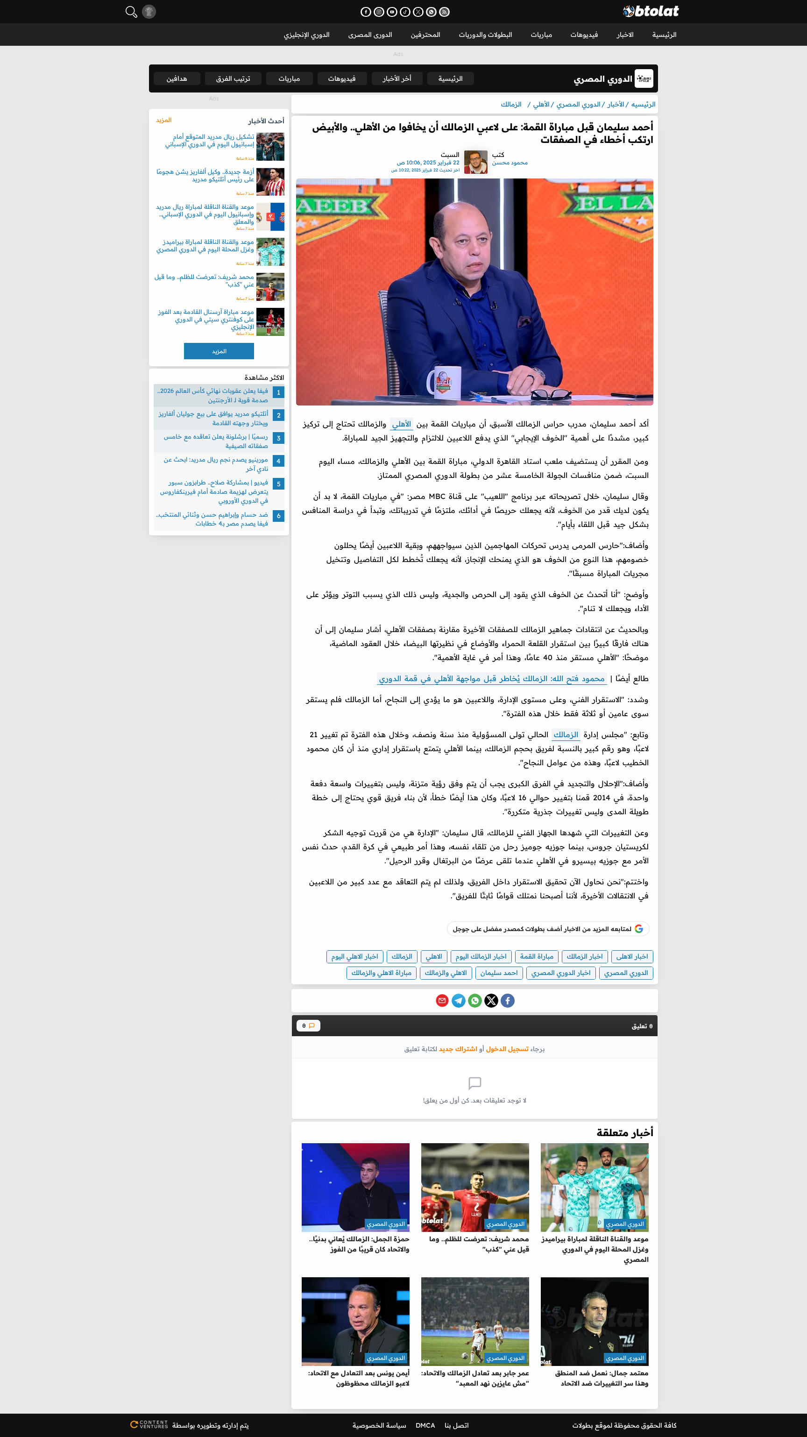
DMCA (425, 1425)
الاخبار (625, 34)
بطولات (583, 1425)
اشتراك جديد (458, 1049)
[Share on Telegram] (459, 1001)
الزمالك (566, 734)
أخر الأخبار (397, 78)
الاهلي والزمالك (446, 972)
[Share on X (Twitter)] (491, 1001)
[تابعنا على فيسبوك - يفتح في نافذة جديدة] (366, 12)
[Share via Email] (442, 1001)
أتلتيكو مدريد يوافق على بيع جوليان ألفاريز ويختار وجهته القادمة (213, 418)
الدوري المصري (626, 972)
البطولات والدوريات (485, 34)
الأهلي (401, 423)
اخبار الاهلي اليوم (355, 956)
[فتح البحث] (131, 12)
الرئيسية (664, 34)
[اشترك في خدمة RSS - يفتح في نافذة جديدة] (444, 12)
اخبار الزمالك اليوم (481, 956)
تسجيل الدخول (507, 1049)
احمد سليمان (499, 972)
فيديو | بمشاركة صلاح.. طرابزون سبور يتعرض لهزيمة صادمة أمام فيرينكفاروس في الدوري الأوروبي (214, 491)
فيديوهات (584, 34)
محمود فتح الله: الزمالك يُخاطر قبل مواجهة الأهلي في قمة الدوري (492, 678)
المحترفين (425, 34)
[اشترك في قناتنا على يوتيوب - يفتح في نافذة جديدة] (392, 12)
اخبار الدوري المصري (561, 972)
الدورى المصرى (370, 34)
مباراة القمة (536, 956)
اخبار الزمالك (585, 956)
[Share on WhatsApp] (475, 1001)
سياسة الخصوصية (379, 1425)
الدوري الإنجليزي (307, 34)
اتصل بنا (457, 1425)
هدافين (177, 78)
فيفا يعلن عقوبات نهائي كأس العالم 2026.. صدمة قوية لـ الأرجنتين (212, 395)
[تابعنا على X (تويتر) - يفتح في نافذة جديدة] (418, 12)
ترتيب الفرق (233, 78)
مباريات (541, 34)
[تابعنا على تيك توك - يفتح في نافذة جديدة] (405, 12)
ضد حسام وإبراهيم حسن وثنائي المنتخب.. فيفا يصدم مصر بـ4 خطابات (212, 519)
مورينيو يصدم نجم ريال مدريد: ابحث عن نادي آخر (216, 463)
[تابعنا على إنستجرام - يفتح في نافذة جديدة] (379, 12)
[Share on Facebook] (508, 1001)
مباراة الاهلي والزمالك (381, 972)
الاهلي (434, 956)
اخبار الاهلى (632, 956)
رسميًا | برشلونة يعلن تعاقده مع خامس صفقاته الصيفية (216, 441)
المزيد (163, 119)
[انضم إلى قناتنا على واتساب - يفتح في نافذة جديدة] (431, 12)
